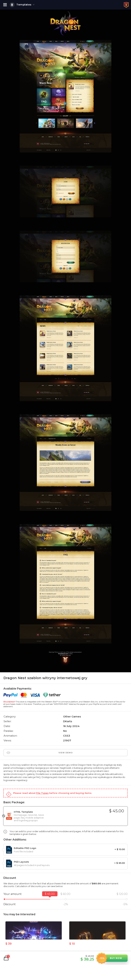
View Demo (66, 752)
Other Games (72, 716)
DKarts (67, 721)
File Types (42, 793)
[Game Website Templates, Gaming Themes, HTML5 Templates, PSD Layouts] (126, 5)
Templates (23, 4)
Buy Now (116, 958)
